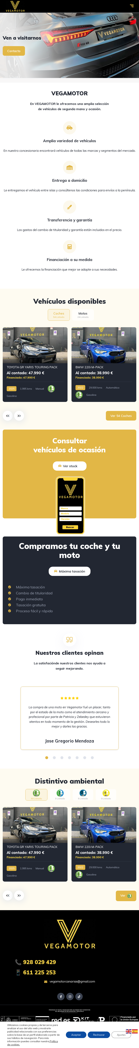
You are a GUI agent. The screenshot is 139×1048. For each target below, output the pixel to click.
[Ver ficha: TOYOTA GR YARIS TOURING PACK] (35, 364)
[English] (129, 1031)
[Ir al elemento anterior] (8, 416)
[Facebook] (61, 996)
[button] (46, 757)
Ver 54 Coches (121, 416)
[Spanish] (135, 1031)
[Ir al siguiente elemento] (19, 416)
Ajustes (121, 1034)
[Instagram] (70, 996)
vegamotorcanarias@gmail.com (72, 981)
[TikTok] (79, 996)
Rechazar (99, 1034)
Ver (123, 895)
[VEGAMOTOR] (15, 6)
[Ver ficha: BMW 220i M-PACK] (103, 364)
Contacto (13, 51)
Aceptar (76, 1034)
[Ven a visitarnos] (69, 45)
